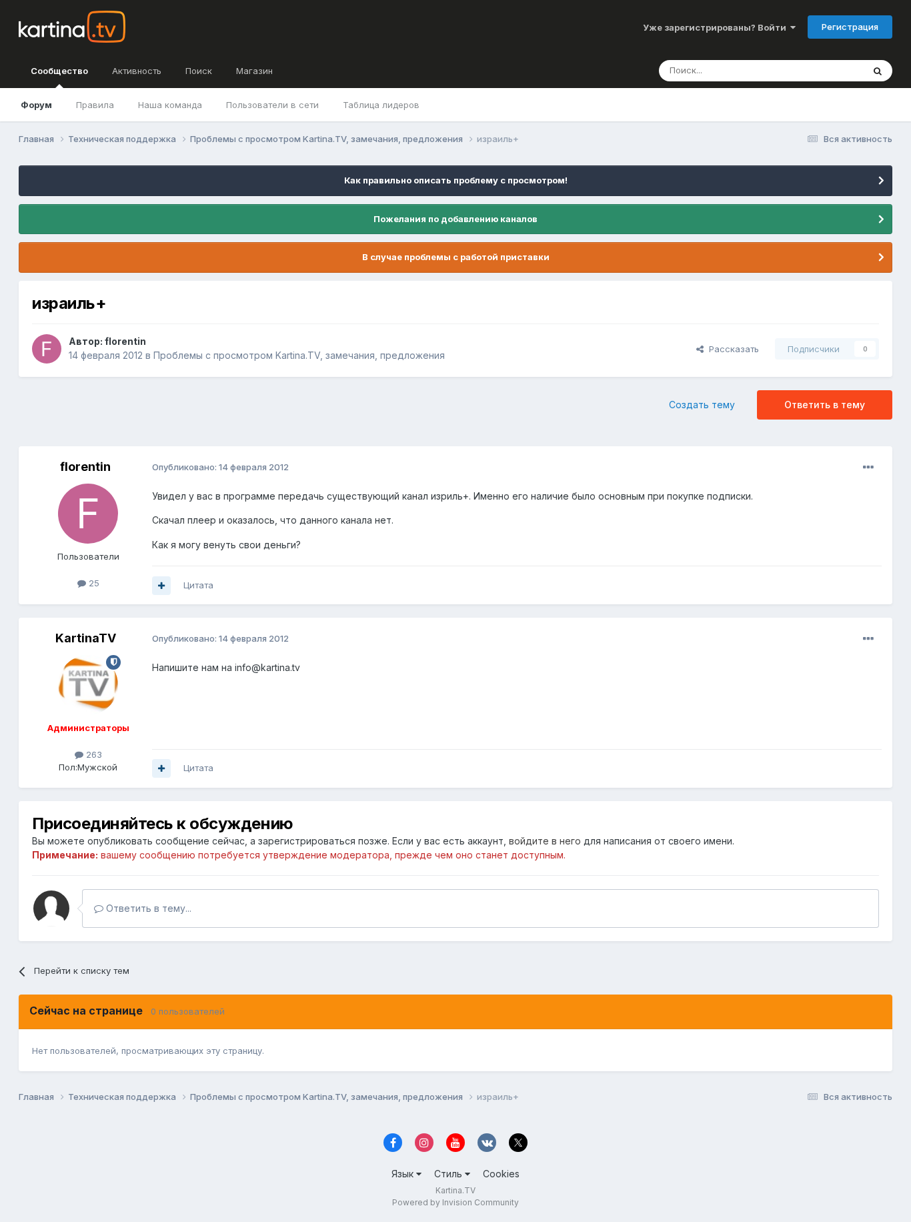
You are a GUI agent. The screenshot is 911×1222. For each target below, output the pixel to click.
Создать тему (702, 404)
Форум (36, 104)
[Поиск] (877, 70)
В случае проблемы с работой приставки (456, 256)
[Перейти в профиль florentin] (46, 349)
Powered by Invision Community (455, 1202)
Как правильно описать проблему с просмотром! (456, 180)
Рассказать (731, 349)
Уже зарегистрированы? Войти (716, 27)
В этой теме (821, 70)
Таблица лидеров (381, 104)
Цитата (198, 585)
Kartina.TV (455, 1190)
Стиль (449, 1173)
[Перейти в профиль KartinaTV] (88, 685)
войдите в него (545, 840)
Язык (403, 1173)
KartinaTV (85, 638)
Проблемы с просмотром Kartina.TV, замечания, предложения (299, 355)
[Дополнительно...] (868, 468)
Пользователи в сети (272, 104)
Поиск (198, 70)
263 (92, 754)
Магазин (254, 70)
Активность (136, 70)
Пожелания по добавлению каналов (455, 218)
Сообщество (59, 70)
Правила (95, 104)
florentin (125, 341)
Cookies (501, 1173)
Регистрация (850, 26)
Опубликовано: (220, 467)
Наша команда (170, 104)
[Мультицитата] (161, 585)
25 (92, 583)
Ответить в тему (824, 404)
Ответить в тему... (147, 908)
